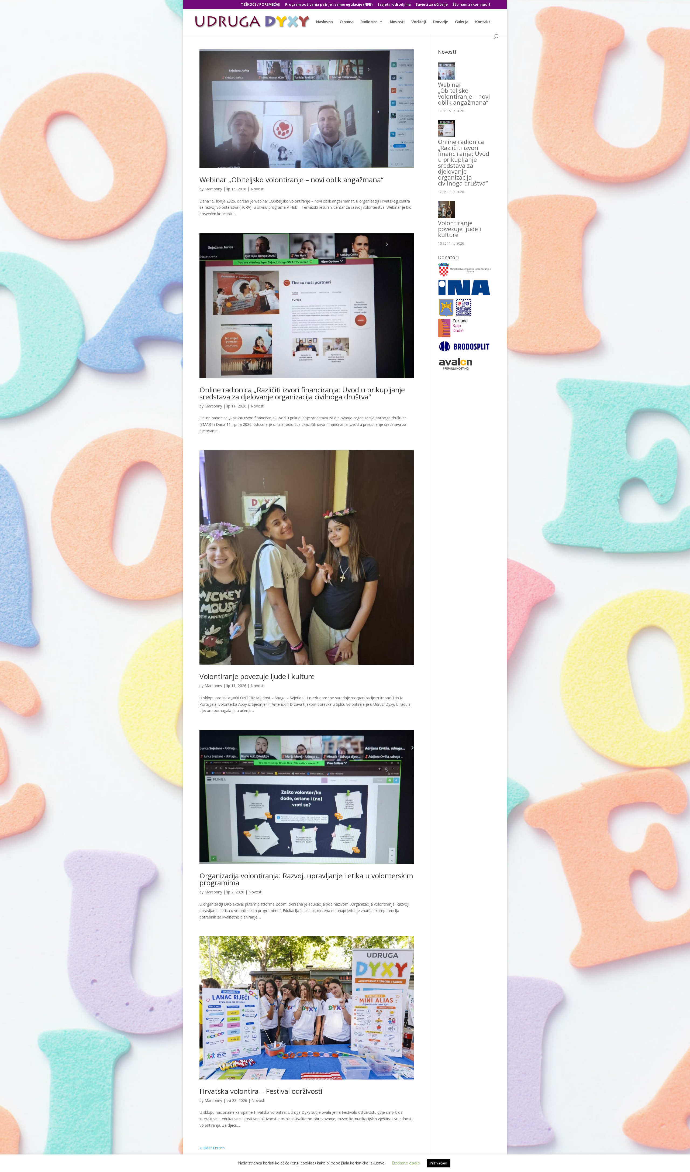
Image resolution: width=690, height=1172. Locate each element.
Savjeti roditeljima (394, 5)
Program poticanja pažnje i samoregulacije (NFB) (328, 5)
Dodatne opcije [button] (406, 1163)
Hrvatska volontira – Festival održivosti (260, 1091)
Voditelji (418, 22)
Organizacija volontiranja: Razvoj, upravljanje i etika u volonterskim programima (306, 879)
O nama (346, 22)
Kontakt (482, 22)
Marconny (213, 188)
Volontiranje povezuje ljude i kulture (257, 676)
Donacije (440, 22)
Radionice (368, 22)
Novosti (397, 22)
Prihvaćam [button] (438, 1163)
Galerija (461, 22)
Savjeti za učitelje (432, 5)
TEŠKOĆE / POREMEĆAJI (260, 5)
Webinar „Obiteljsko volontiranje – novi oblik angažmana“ (291, 179)
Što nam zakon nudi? (472, 5)
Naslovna (324, 22)
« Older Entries (212, 1147)
